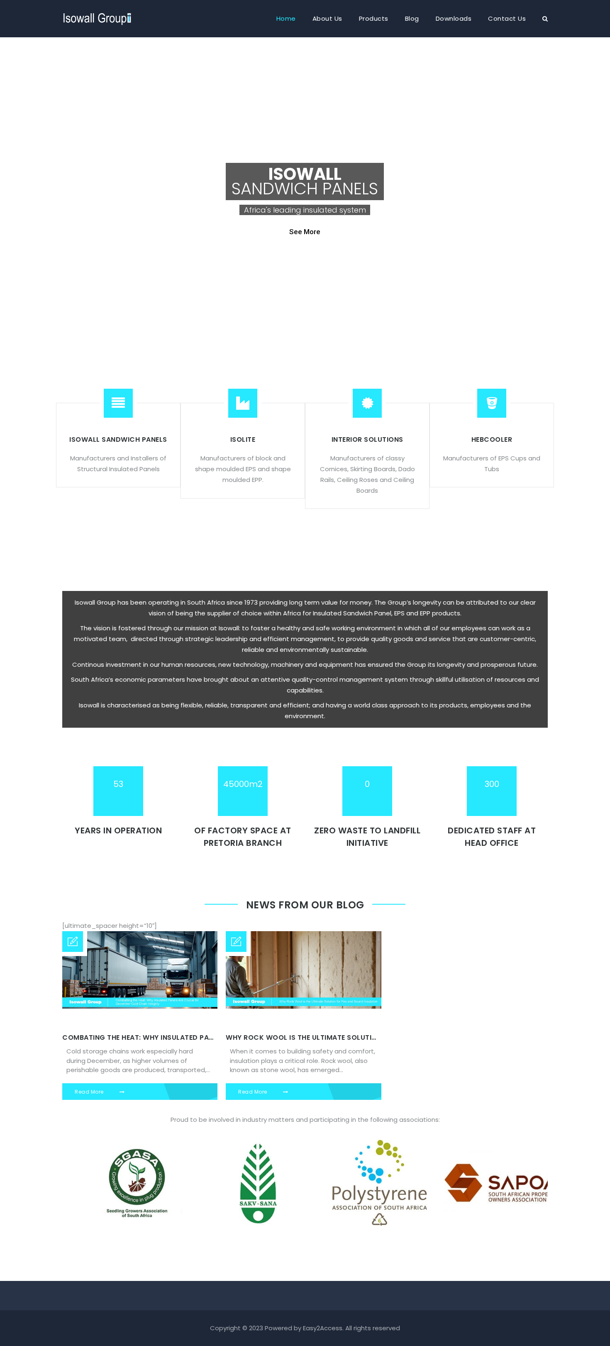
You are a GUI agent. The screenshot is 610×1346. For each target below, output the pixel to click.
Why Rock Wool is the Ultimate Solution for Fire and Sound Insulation (362, 1037)
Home (286, 18)
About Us (327, 18)
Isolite (243, 439)
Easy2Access (322, 1328)
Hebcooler (491, 439)
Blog (412, 18)
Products (373, 18)
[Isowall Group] (97, 14)
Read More (90, 1091)
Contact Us (507, 18)
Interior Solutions (367, 439)
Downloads (454, 18)
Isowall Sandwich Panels (118, 439)
